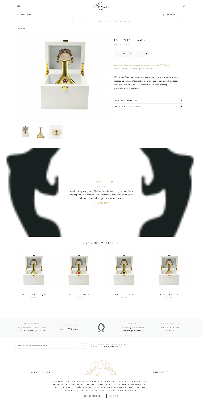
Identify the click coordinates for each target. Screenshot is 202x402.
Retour (21, 29)
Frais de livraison (121, 68)
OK (84, 346)
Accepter (113, 396)
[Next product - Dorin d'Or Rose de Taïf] (184, 21)
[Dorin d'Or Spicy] (123, 271)
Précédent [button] (21, 77)
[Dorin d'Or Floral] (168, 271)
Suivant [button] (107, 77)
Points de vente (159, 372)
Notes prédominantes (125, 100)
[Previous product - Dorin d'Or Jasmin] (180, 21)
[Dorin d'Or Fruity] (78, 271)
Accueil (71, 21)
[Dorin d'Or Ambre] (25, 132)
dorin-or (118, 44)
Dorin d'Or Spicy (123, 294)
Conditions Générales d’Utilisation (70, 384)
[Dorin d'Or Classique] (33, 271)
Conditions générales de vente (141, 68)
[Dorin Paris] (101, 6)
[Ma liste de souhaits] (183, 6)
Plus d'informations (93, 396)
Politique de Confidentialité (112, 384)
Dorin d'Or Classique (33, 294)
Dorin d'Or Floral (169, 294)
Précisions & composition (127, 107)
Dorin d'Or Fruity (78, 294)
